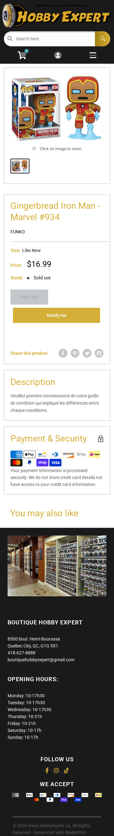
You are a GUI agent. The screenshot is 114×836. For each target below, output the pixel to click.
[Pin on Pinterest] (75, 353)
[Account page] (57, 55)
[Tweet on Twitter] (87, 353)
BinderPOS (75, 832)
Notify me (56, 315)
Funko (17, 231)
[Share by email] (99, 353)
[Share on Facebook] (63, 353)
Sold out (29, 297)
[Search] (102, 38)
